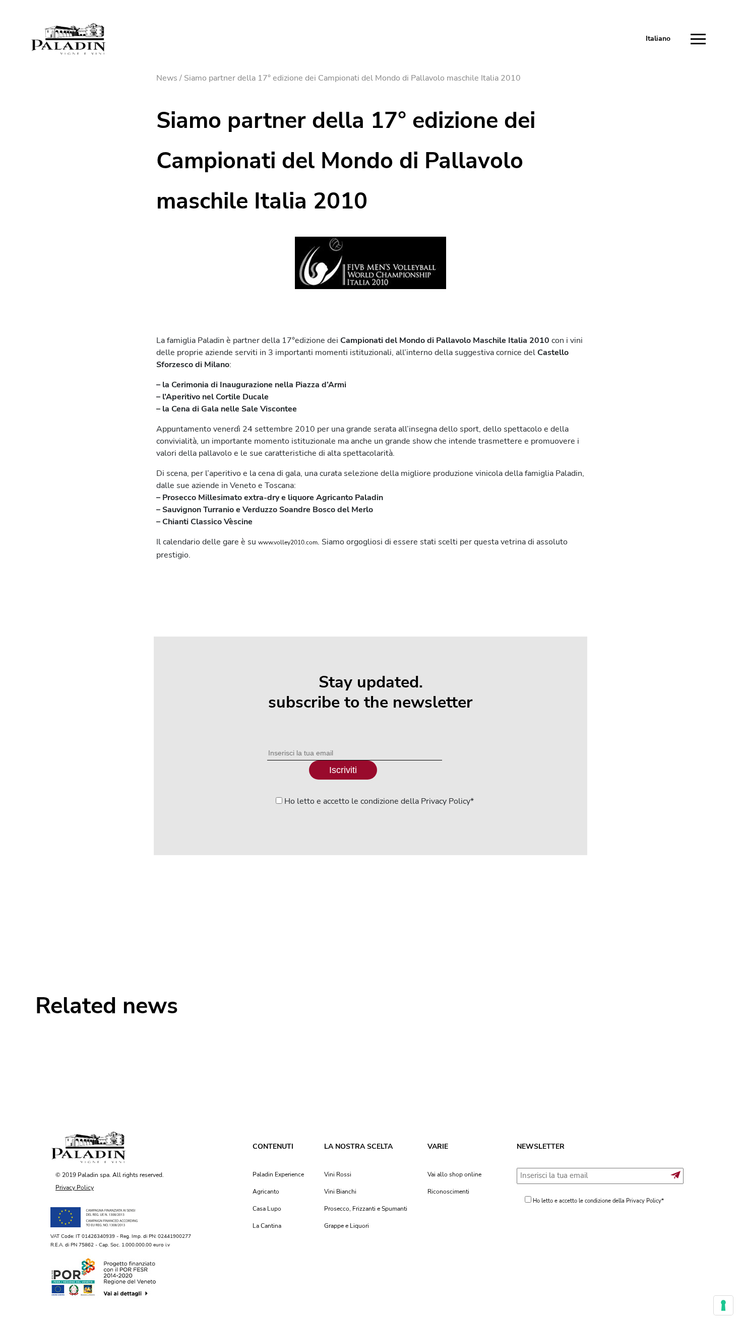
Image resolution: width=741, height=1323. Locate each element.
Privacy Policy (74, 1187)
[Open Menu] (701, 39)
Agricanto (266, 1192)
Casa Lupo (267, 1209)
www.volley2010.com (288, 542)
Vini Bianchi (340, 1192)
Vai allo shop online (454, 1174)
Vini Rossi (337, 1174)
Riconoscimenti (448, 1192)
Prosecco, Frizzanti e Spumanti (365, 1209)
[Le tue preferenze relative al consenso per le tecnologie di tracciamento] (723, 1305)
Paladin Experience (278, 1174)
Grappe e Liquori (346, 1226)
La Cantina (267, 1226)
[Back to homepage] (68, 39)
